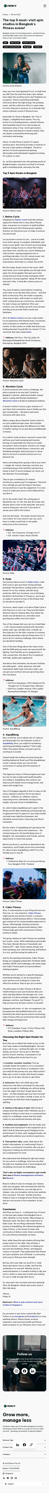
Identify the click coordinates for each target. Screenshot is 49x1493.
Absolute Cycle (10, 401)
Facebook (33, 1316)
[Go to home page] (24, 1406)
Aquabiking (8, 743)
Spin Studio (15, 43)
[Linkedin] (4, 1478)
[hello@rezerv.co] (16, 1478)
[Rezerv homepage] (10, 5)
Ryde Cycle (33, 582)
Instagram (19, 1316)
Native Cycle (21, 220)
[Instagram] (12, 1478)
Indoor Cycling (28, 43)
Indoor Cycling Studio (12, 47)
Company (6, 1454)
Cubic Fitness (34, 913)
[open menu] (44, 6)
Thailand (37, 47)
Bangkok (27, 47)
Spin (5, 43)
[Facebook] (8, 1478)
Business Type (8, 1440)
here (29, 332)
